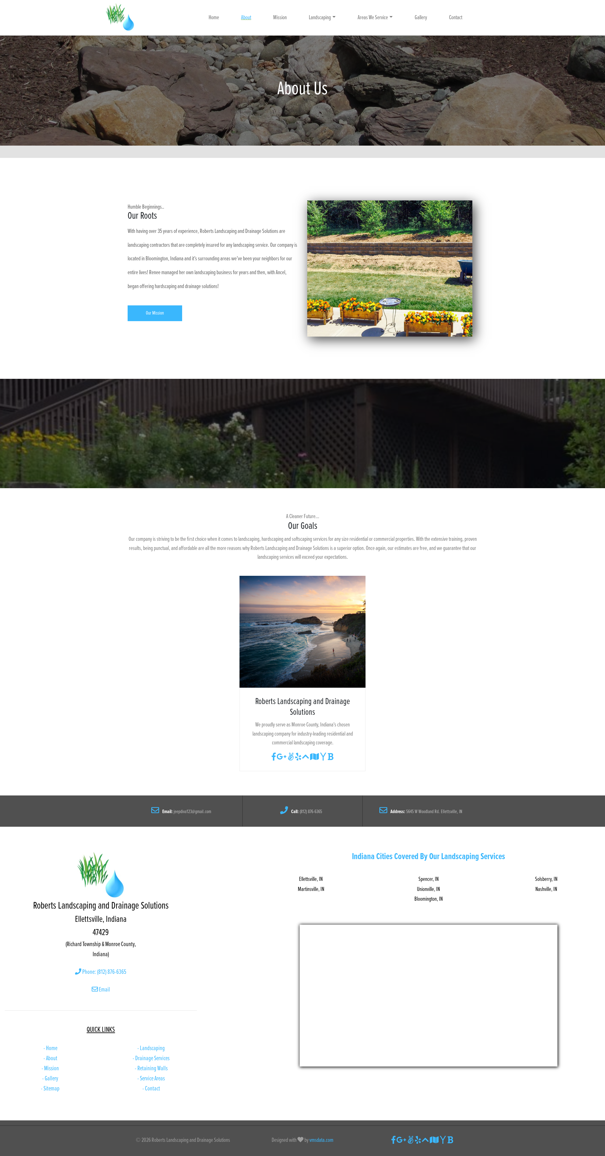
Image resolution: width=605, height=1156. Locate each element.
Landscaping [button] (320, 17)
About (246, 17)
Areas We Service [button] (373, 17)
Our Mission (155, 313)
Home (214, 17)
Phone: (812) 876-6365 (103, 972)
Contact (455, 17)
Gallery (421, 17)
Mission (280, 17)
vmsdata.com (320, 1140)
